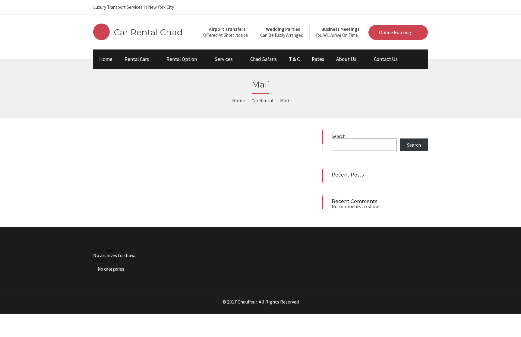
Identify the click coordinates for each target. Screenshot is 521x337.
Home (105, 59)
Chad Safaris (263, 59)
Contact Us (386, 59)
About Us (346, 59)
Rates (318, 59)
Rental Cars (137, 59)
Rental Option (181, 59)
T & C (294, 59)
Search (339, 136)
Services (223, 59)
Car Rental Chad (148, 32)
